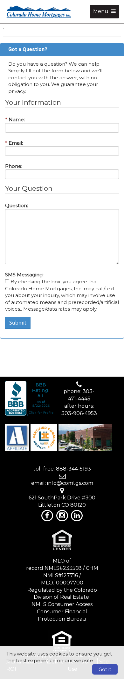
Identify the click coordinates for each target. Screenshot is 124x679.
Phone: (13, 166)
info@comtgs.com (70, 483)
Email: (14, 143)
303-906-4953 (79, 413)
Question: (16, 205)
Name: (15, 119)
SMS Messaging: (24, 275)
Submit (17, 322)
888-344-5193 (73, 469)
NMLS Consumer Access (62, 604)
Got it (105, 669)
